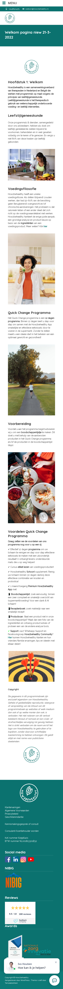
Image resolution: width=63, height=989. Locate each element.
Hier (10, 637)
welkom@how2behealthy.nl (36, 9)
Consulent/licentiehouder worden (22, 831)
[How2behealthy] (7, 17)
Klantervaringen (12, 807)
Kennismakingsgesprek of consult (21, 824)
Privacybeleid (11, 814)
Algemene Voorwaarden (17, 810)
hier (45, 226)
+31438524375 (13, 9)
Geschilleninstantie (14, 817)
